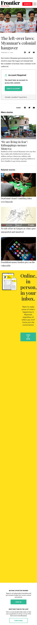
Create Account (13, 89)
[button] (25, 52)
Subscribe (18, 621)
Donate (27, 4)
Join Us (18, 602)
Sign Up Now (28, 337)
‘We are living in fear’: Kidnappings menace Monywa (14, 145)
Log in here (23, 97)
